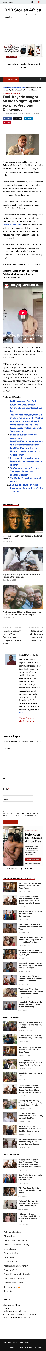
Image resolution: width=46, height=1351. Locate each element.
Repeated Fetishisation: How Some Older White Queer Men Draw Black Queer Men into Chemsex (29, 899)
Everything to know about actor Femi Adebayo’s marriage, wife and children (26, 461)
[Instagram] (35, 2)
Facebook (12, 1348)
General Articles (11, 1253)
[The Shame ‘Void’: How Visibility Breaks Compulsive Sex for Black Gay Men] (10, 989)
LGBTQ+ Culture (12, 1261)
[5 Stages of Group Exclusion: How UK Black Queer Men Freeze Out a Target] (10, 1214)
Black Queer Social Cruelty (16, 1244)
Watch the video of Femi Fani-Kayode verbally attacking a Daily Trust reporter (26, 428)
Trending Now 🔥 (12, 1287)
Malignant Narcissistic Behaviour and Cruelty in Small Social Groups (29, 1203)
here (21, 712)
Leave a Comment (33, 113)
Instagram (28, 1348)
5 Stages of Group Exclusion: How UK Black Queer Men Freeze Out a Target (29, 1217)
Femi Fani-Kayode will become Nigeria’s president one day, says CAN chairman (25, 451)
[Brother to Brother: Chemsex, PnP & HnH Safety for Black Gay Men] (10, 1114)
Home (5, 87)
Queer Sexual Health (13, 1282)
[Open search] (40, 79)
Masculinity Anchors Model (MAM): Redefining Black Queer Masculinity (30, 1004)
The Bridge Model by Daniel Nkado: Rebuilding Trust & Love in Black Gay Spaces (30, 939)
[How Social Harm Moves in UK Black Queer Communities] (10, 912)
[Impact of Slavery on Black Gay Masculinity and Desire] (10, 1036)
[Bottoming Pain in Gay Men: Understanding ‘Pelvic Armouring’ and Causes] (10, 1139)
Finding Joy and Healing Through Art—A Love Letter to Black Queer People (30, 1102)
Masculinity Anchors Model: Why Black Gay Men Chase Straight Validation (30, 965)
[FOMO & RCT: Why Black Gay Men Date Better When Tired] (10, 925)
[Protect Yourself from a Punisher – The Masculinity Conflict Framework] (10, 976)
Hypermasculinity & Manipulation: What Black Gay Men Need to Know (29, 1128)
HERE (13, 868)
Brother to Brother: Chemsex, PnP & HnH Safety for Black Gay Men (30, 1115)
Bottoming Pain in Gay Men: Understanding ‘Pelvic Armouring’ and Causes (30, 1141)
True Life (8, 1291)
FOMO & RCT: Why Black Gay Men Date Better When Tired (30, 926)
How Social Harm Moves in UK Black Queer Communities (30, 913)
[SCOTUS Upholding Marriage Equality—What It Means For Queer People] (10, 1061)
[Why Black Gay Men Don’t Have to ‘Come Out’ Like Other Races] (10, 883)
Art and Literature (12, 1232)
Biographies (9, 1236)
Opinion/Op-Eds (11, 1270)
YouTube (38, 1348)
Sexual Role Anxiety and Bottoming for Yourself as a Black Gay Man (30, 952)
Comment (7, 748)
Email (6, 789)
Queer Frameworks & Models (17, 1274)
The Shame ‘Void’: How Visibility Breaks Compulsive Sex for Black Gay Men (30, 991)
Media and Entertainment (17, 87)
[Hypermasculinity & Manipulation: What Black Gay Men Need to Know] (10, 1126)
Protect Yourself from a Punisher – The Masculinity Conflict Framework (30, 978)
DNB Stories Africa (22, 10)
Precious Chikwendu (12, 224)
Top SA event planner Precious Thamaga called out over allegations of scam (24, 471)
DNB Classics (10, 1249)
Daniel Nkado (21, 113)
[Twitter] (32, 2)
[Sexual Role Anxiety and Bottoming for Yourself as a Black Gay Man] (10, 950)
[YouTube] (38, 2)
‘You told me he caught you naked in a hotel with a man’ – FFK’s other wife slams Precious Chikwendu (26, 418)
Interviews (9, 1257)
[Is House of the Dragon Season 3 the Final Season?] (23, 521)
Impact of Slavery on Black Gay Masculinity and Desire (30, 1036)
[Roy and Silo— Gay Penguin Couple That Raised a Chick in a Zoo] (23, 559)
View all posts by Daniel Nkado (27, 719)
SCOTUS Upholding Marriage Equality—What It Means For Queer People (30, 1062)
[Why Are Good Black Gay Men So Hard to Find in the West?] (10, 1188)
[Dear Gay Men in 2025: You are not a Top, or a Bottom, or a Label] (10, 1023)
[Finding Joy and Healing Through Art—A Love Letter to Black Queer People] (23, 598)
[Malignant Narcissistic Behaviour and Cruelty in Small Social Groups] (10, 1201)
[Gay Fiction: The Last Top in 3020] (10, 1073)
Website (6, 799)
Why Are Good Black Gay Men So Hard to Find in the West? (29, 1190)
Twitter (20, 1348)
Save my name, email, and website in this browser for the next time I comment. (21, 814)
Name (6, 778)
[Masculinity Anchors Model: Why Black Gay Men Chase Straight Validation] (10, 963)
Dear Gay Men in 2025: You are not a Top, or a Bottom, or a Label (30, 1024)
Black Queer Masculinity (15, 1240)
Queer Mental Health (14, 1278)
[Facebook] (29, 2)
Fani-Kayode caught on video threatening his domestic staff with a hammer (26, 488)
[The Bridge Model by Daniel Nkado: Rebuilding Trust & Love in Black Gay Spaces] (10, 937)
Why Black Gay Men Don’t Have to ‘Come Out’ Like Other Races (29, 885)
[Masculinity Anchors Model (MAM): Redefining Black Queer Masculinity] (10, 1002)
